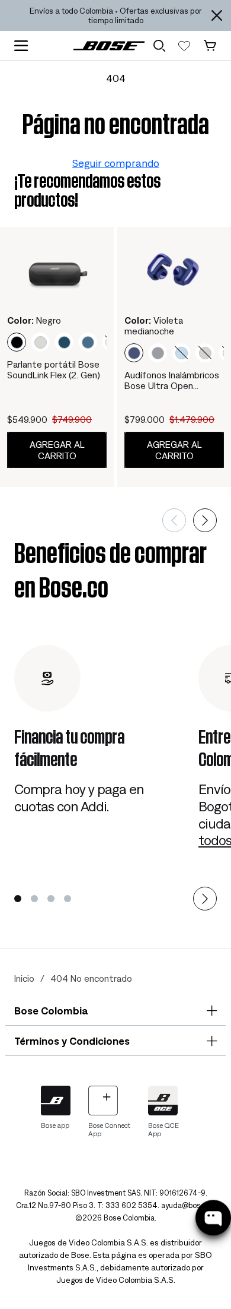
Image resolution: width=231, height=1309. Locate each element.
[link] (109, 45)
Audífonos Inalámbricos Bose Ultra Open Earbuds (171, 380)
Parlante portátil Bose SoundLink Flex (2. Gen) (53, 369)
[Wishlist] (184, 46)
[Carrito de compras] (210, 46)
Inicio (24, 978)
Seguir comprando (115, 163)
